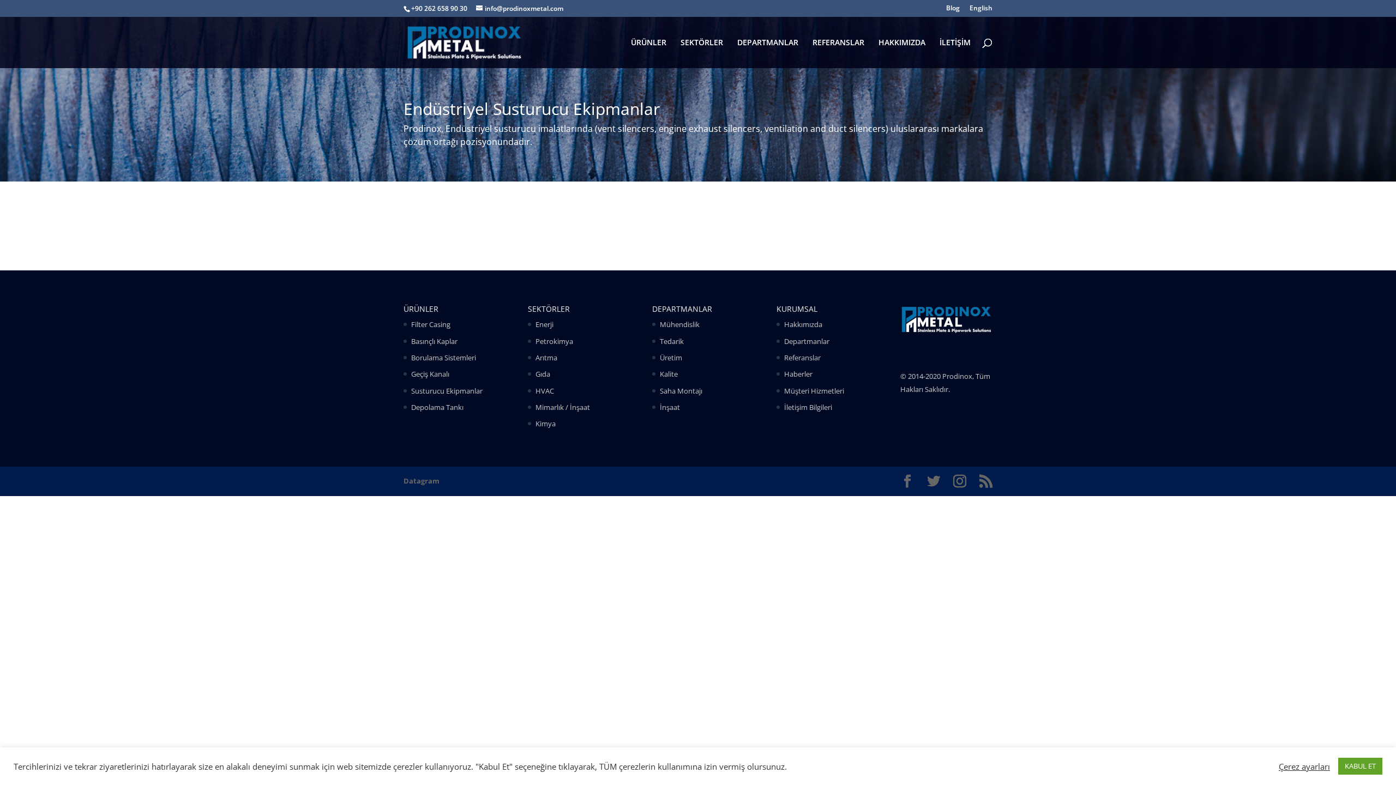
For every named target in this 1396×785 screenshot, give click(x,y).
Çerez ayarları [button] (1304, 766)
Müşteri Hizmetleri (814, 391)
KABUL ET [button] (1360, 766)
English (981, 9)
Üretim (671, 358)
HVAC (544, 391)
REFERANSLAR (838, 43)
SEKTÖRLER (702, 43)
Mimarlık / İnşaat (562, 407)
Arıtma (546, 358)
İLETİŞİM (955, 43)
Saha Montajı (681, 391)
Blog (953, 9)
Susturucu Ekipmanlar (447, 391)
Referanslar (802, 358)
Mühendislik (680, 324)
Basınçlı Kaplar (434, 341)
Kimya (545, 423)
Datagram (422, 481)
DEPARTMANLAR (767, 43)
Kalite (669, 374)
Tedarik (672, 341)
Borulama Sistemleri (443, 358)
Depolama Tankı (437, 407)
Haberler (798, 374)
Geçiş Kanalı (430, 374)
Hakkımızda (803, 324)
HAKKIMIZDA (901, 43)
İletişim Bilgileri (808, 407)
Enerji (544, 324)
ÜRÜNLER (648, 43)
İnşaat (670, 407)
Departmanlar (806, 341)
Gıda (542, 374)
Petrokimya (554, 341)
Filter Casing (430, 324)
